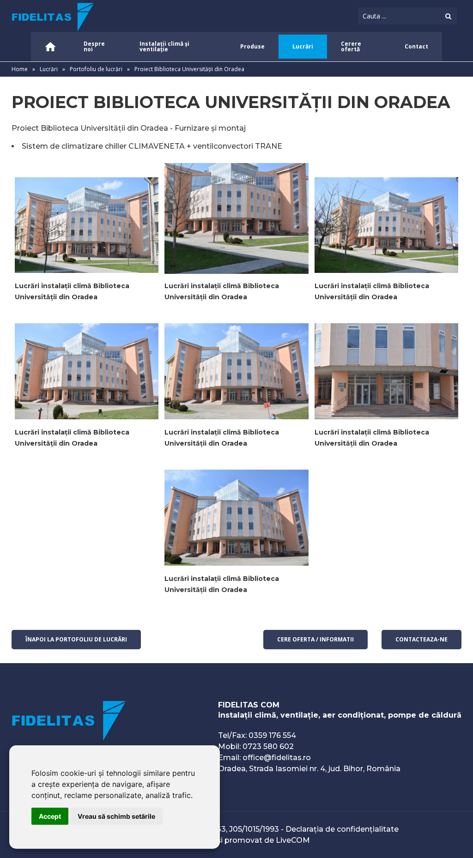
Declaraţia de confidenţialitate (342, 829)
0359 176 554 (272, 735)
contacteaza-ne (421, 639)
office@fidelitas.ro (277, 757)
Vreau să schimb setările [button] (116, 816)
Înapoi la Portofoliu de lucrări (76, 639)
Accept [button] (50, 816)
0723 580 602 (268, 746)
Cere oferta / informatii (315, 639)
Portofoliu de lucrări (97, 69)
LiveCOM (293, 840)
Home (20, 69)
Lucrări (49, 69)
